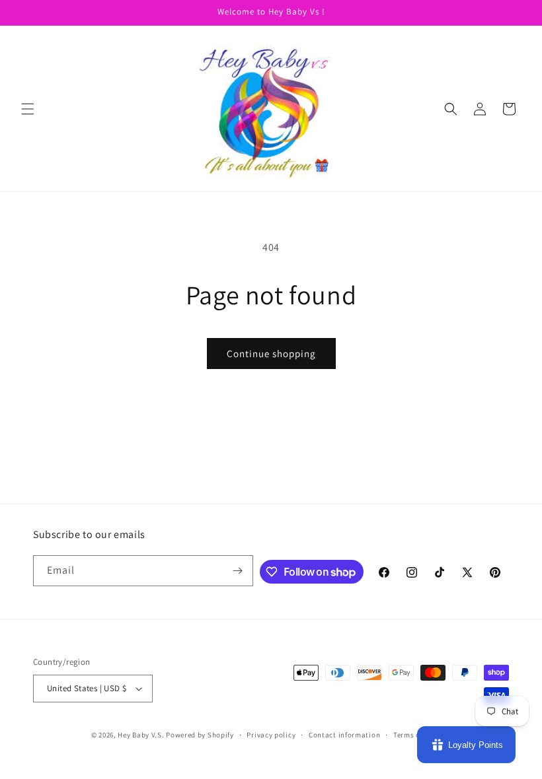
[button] (27, 108)
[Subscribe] (237, 570)
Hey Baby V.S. (141, 734)
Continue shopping (271, 353)
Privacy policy (271, 734)
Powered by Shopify (200, 734)
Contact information (344, 734)
